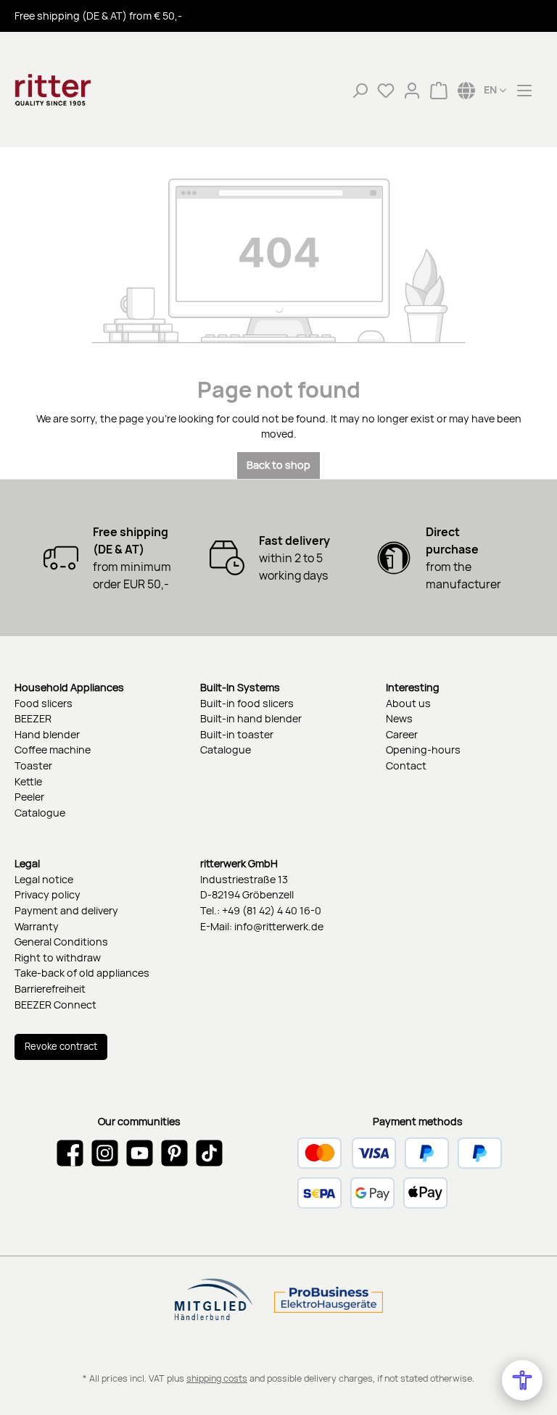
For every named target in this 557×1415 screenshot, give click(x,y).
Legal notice (44, 879)
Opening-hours (423, 749)
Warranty (37, 926)
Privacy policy (48, 894)
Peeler (29, 796)
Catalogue (40, 812)
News (399, 718)
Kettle (28, 781)
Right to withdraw (58, 957)
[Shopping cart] (439, 89)
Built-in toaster (236, 734)
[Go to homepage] (87, 89)
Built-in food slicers (247, 703)
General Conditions (61, 941)
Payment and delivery (66, 910)
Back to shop (278, 465)
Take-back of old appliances (82, 973)
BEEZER (33, 718)
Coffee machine (53, 749)
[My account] (412, 89)
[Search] (359, 89)
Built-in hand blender (251, 718)
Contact (406, 765)
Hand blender (47, 734)
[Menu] (524, 89)
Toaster (33, 765)
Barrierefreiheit (50, 988)
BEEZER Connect (55, 1004)
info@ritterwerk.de (278, 926)
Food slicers (44, 703)
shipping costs (216, 1378)
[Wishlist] (385, 89)
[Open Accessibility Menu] (522, 1380)
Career (402, 734)
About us (408, 703)
